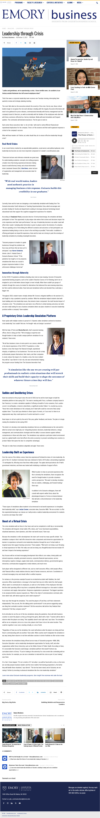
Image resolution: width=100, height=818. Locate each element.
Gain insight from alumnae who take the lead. (47, 675)
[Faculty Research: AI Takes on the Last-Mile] (55, 735)
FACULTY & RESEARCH (34, 2)
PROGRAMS (19, 2)
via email (82, 793)
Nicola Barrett (22, 684)
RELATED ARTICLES (9, 725)
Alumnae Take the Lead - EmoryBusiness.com (23, 765)
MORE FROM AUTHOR (24, 725)
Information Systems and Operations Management (37, 681)
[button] (97, 2)
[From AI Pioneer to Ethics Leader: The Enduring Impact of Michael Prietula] (33, 735)
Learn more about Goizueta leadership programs (17, 675)
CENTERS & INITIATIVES (55, 2)
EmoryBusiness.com (11, 813)
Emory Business (9, 37)
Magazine (11, 28)
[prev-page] (61, 725)
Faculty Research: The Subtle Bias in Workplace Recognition (11, 745)
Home (4, 28)
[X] (21, 43)
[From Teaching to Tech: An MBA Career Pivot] (83, 78)
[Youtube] (20, 803)
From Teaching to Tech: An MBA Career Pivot (83, 88)
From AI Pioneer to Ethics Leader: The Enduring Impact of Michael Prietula (33, 745)
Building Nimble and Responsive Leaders (53, 703)
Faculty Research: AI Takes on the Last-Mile (53, 745)
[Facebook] (16, 43)
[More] (61, 692)
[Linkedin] (25, 43)
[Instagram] (8, 803)
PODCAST (75, 127)
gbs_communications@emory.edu (19, 799)
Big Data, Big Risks (9, 702)
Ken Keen (25, 168)
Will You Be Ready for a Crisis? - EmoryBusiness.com (25, 757)
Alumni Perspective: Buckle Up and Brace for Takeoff (82, 60)
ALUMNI (70, 2)
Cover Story (11, 681)
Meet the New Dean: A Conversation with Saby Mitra (82, 116)
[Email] (30, 43)
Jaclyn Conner (24, 509)
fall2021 (19, 681)
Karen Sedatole (17, 251)
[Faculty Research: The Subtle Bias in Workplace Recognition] (12, 735)
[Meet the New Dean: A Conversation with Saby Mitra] (83, 107)
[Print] (34, 43)
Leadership (13, 684)
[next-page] (64, 725)
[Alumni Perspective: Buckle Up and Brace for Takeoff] (83, 50)
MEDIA (79, 2)
